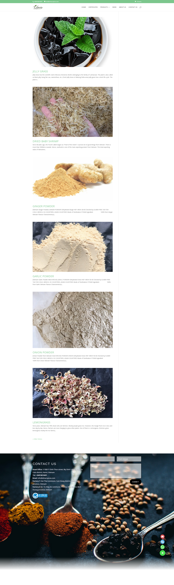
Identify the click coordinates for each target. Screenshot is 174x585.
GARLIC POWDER (43, 276)
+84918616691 (38, 1)
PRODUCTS (104, 7)
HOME (84, 7)
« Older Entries (37, 439)
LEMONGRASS (41, 422)
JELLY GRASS (40, 71)
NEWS (114, 7)
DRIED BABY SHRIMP (46, 141)
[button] (162, 553)
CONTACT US (133, 7)
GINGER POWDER (44, 206)
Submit (135, 482)
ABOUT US (122, 7)
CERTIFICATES (93, 7)
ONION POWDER (43, 352)
